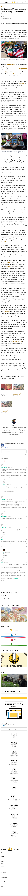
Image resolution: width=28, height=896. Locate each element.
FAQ (2, 863)
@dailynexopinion (6, 726)
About (2, 856)
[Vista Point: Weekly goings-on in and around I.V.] (6, 404)
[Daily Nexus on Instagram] (5, 852)
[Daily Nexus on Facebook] (1, 852)
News (2, 6)
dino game (6, 555)
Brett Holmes (10, 486)
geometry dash (21, 507)
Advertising (3, 872)
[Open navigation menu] (25, 2)
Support (3, 881)
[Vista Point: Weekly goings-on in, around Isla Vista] (18, 387)
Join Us (2, 861)
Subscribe (14, 698)
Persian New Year (4, 393)
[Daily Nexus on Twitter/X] (3, 852)
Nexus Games (5, 626)
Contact (3, 870)
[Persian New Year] (6, 387)
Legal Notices (3, 866)
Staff (2, 859)
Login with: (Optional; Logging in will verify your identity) (12, 443)
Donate (2, 884)
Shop (2, 886)
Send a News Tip (4, 875)
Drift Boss (17, 530)
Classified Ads (4, 877)
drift (8, 553)
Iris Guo (4, 16)
